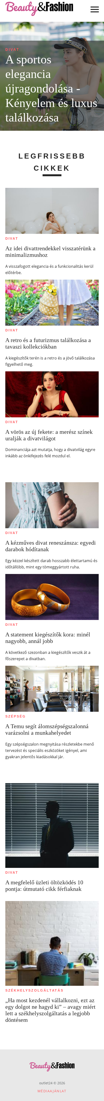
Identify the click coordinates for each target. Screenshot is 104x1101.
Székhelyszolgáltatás (34, 990)
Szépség (15, 716)
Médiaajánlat (52, 1091)
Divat (12, 49)
